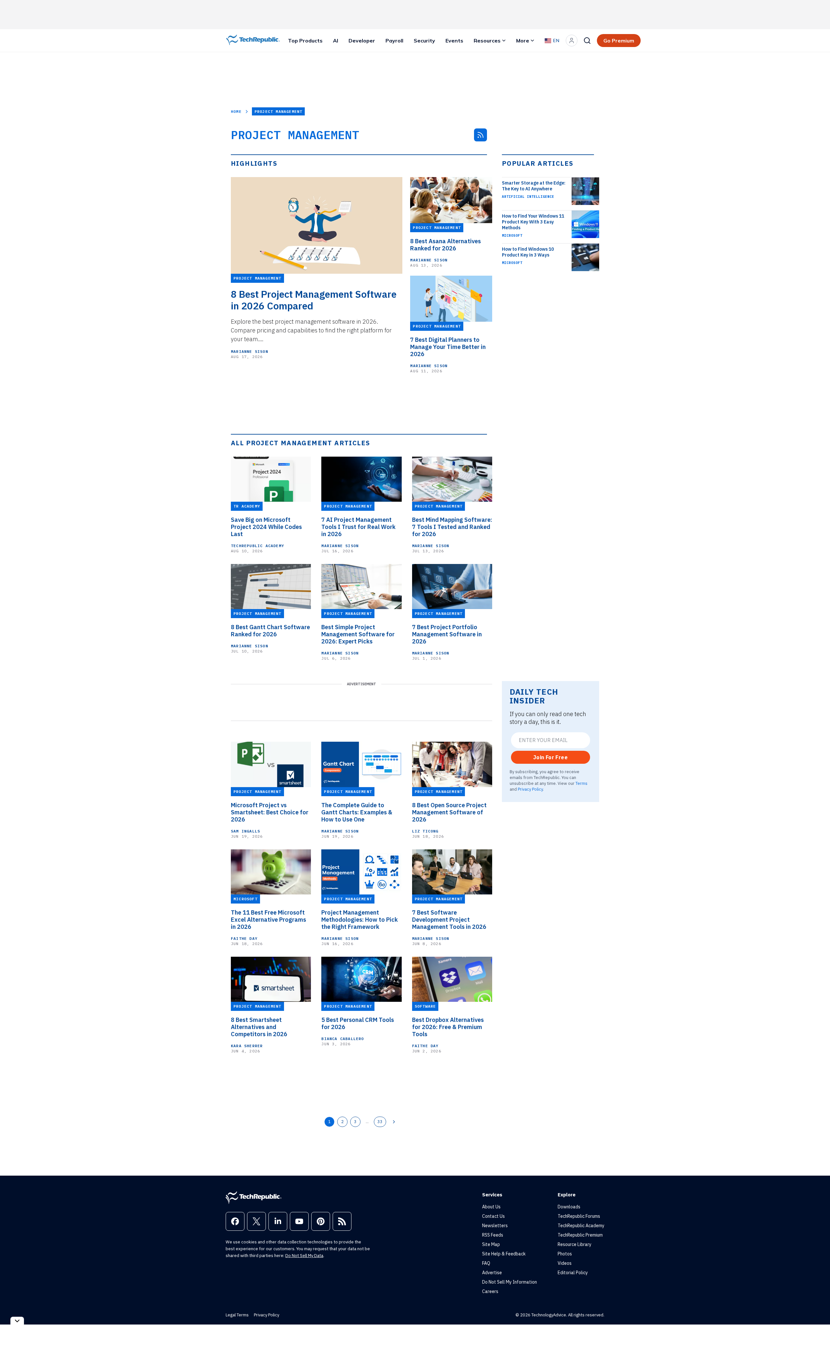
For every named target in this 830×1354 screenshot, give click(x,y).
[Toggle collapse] (17, 1321)
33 (380, 1121)
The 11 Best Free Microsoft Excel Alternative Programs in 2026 (268, 919)
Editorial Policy (573, 1273)
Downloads (569, 1207)
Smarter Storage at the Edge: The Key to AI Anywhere (533, 186)
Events (454, 40)
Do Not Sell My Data (304, 1255)
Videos (565, 1263)
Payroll (394, 40)
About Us (491, 1207)
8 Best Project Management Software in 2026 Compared (314, 300)
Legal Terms (237, 1315)
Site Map (491, 1244)
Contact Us (493, 1216)
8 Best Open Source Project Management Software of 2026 (449, 812)
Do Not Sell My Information (509, 1282)
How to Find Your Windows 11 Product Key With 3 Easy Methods (533, 222)
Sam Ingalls (245, 831)
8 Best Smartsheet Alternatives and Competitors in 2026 (259, 1027)
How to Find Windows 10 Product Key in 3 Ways (528, 252)
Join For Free (550, 757)
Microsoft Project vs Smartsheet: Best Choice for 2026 (269, 812)
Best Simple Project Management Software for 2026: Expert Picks (358, 634)
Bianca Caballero (342, 1038)
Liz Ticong (425, 831)
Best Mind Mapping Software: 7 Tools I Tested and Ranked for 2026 (452, 527)
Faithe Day (244, 938)
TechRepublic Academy (257, 545)
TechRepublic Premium (580, 1235)
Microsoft (512, 235)
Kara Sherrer (247, 1045)
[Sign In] (571, 40)
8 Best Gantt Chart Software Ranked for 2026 (270, 631)
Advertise (492, 1273)
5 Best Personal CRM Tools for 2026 (357, 1023)
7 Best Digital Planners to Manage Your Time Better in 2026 (448, 347)
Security (424, 40)
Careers (490, 1291)
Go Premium (618, 40)
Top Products (305, 40)
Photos (565, 1254)
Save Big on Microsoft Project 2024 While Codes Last (266, 527)
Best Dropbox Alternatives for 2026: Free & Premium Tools (448, 1027)
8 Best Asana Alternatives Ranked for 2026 (445, 245)
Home (236, 111)
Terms (581, 783)
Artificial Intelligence (528, 196)
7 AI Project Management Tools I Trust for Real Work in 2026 (358, 527)
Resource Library (574, 1244)
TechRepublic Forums (579, 1216)
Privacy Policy (530, 789)
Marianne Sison (249, 351)
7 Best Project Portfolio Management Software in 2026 (447, 634)
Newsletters (495, 1225)
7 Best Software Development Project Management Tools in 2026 (449, 919)
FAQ (486, 1263)
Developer (362, 40)
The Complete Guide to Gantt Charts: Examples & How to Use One (356, 812)
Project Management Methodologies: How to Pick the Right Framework (359, 919)
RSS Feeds (492, 1235)
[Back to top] (817, 1334)
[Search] (587, 40)
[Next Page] (394, 1122)
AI (335, 40)
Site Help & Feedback (504, 1254)
